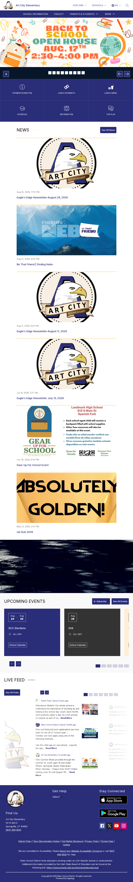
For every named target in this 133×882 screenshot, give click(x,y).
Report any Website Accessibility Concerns (81, 851)
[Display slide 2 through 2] (91, 694)
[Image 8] (79, 72)
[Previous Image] (120, 74)
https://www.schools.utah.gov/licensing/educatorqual (72, 867)
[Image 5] (66, 72)
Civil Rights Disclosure (72, 841)
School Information (35, 14)
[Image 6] (70, 72)
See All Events (120, 601)
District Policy (25, 841)
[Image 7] (74, 72)
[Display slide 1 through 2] (98, 665)
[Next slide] (47, 692)
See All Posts (12, 692)
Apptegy (71, 878)
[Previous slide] (42, 692)
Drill (70, 628)
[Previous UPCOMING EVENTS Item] (12, 663)
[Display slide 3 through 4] (103, 665)
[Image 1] (49, 72)
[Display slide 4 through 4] (101, 694)
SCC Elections (17, 628)
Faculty (59, 14)
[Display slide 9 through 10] (120, 665)
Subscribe (100, 601)
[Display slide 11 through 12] (126, 665)
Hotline (66, 844)
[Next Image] (127, 74)
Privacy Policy (92, 841)
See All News (108, 130)
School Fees (107, 841)
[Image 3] (58, 72)
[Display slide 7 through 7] (116, 694)
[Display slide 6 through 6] (111, 694)
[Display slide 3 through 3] (96, 694)
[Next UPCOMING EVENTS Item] (18, 663)
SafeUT (56, 797)
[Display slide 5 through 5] (106, 694)
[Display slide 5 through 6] (109, 665)
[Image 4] (62, 72)
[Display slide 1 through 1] (86, 694)
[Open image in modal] (86, 706)
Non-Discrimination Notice (47, 841)
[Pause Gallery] (6, 74)
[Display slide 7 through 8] (115, 665)
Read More (66, 718)
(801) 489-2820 (13, 830)
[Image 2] (54, 72)
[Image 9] (83, 72)
